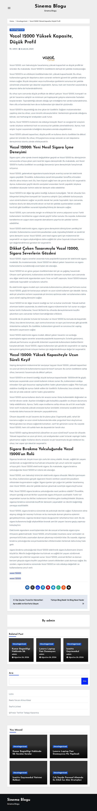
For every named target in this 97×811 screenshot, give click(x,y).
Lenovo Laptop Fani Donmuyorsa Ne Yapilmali (48, 651)
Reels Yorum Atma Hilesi (20, 700)
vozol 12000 (15, 578)
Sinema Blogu (50, 6)
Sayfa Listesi (15, 706)
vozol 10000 (15, 573)
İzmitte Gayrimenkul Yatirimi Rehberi (74, 651)
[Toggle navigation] (9, 8)
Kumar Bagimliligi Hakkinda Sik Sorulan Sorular (21, 651)
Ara (11, 673)
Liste (11, 694)
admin (15, 49)
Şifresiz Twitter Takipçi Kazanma (24, 713)
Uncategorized (17, 30)
